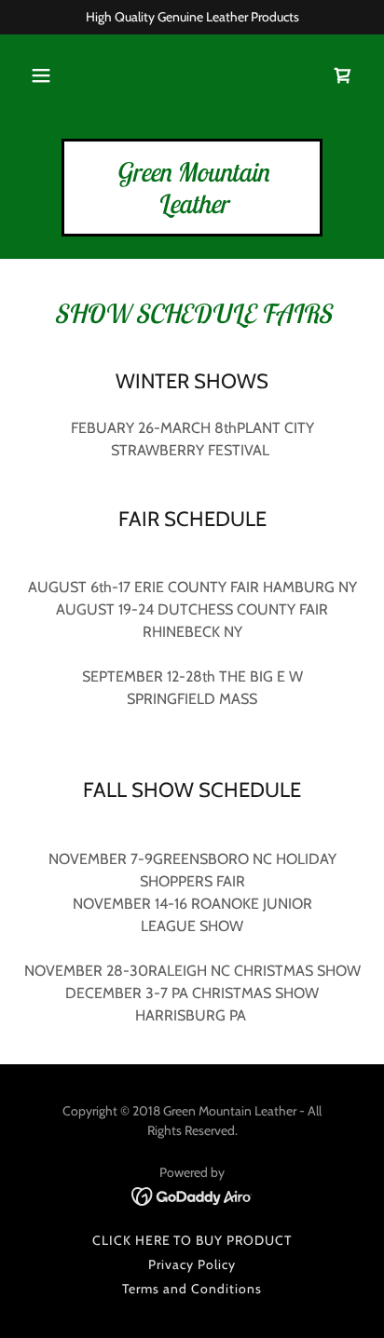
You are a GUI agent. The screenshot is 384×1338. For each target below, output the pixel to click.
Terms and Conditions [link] (192, 1288)
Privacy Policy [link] (192, 1264)
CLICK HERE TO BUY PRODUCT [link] (192, 1240)
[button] (41, 75)
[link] (343, 75)
